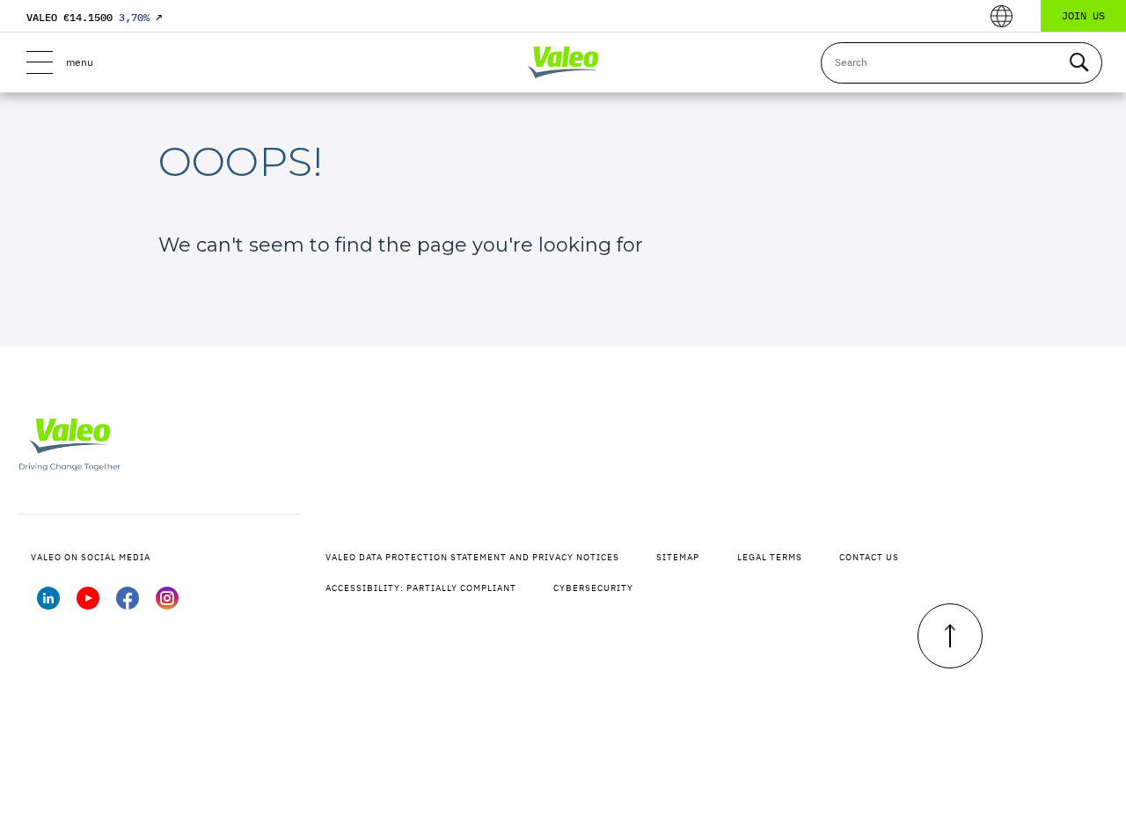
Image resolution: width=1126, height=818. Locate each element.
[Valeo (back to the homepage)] (563, 62)
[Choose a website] (1002, 16)
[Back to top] (950, 636)
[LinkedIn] (48, 604)
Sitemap (677, 557)
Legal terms (769, 557)
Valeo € (94, 17)
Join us (1083, 15)
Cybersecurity (593, 588)
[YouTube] (88, 604)
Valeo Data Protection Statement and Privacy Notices (472, 557)
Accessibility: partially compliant (420, 588)
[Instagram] (167, 604)
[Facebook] (127, 604)
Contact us (869, 557)
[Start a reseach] (1078, 63)
